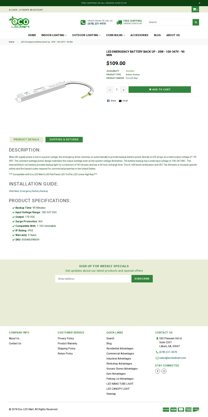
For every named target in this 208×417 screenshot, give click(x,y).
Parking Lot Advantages (120, 378)
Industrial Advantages (118, 358)
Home (32, 35)
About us (173, 35)
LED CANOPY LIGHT (118, 388)
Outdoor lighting (85, 35)
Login (14, 10)
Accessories (139, 35)
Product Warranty (67, 343)
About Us (14, 338)
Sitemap (111, 393)
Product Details (26, 139)
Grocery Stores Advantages (122, 368)
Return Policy (65, 353)
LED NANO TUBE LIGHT (119, 383)
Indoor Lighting (53, 35)
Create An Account (32, 10)
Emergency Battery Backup (34, 191)
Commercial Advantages (120, 353)
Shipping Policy (66, 348)
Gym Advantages (116, 373)
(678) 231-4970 (97, 23)
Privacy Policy (66, 338)
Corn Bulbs (114, 35)
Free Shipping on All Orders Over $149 (104, 3)
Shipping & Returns (64, 139)
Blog (157, 35)
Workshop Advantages (119, 363)
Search (110, 338)
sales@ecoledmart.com (172, 357)
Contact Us (15, 343)
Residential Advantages (119, 348)
